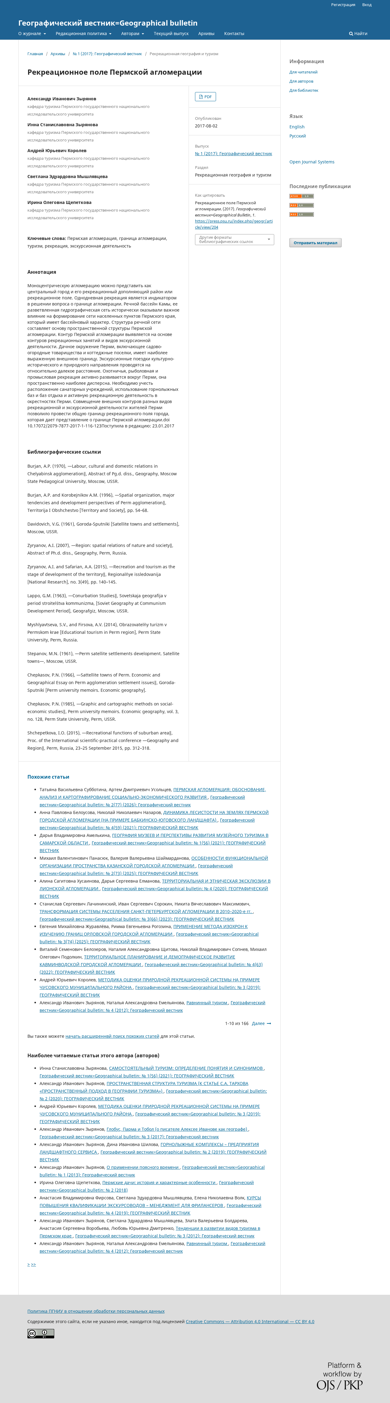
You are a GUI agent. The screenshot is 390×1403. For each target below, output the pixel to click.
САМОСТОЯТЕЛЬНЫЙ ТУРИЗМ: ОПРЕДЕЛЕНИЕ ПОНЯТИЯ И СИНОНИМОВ (186, 1068)
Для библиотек (303, 90)
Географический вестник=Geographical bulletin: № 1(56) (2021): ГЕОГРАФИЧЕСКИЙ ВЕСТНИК (137, 1076)
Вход (367, 4)
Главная (35, 53)
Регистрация (343, 4)
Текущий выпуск (171, 33)
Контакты (234, 33)
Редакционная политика (82, 33)
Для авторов (301, 81)
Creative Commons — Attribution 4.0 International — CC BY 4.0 (250, 1321)
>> (33, 1264)
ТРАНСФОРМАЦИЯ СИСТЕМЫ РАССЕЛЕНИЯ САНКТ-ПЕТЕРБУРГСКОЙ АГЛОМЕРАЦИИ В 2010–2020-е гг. (146, 911)
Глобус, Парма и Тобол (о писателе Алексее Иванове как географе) (177, 1129)
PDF (208, 96)
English (297, 127)
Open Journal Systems (312, 162)
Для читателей (303, 72)
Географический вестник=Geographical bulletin (108, 23)
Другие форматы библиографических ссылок (226, 239)
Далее (258, 1023)
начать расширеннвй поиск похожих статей (112, 1036)
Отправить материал (315, 242)
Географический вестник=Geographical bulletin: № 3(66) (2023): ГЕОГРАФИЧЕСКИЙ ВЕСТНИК (137, 919)
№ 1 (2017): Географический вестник (107, 53)
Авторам (130, 33)
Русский (297, 136)
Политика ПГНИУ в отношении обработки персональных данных (96, 1311)
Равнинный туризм (207, 1002)
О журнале (30, 33)
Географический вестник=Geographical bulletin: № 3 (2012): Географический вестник (164, 1236)
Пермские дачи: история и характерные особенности (159, 1182)
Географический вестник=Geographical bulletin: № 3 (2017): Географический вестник (129, 1137)
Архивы (206, 33)
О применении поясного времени (143, 1167)
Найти (360, 33)
